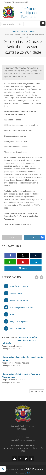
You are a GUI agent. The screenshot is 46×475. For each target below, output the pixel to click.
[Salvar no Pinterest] (23, 261)
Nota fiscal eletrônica (19, 286)
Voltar (11, 237)
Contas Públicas (16, 293)
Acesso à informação (19, 300)
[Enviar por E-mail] (23, 268)
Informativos (22, 31)
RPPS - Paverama (17, 328)
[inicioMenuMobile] (42, 23)
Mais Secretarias (37, 391)
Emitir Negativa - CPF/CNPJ (21, 307)
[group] (23, 470)
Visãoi (27, 473)
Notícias (32, 31)
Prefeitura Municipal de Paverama (28, 12)
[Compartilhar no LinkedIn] (36, 261)
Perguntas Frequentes (19, 321)
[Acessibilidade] (3, 469)
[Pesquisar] (19, 24)
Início (13, 31)
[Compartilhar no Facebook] (10, 255)
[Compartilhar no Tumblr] (36, 255)
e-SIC (12, 314)
